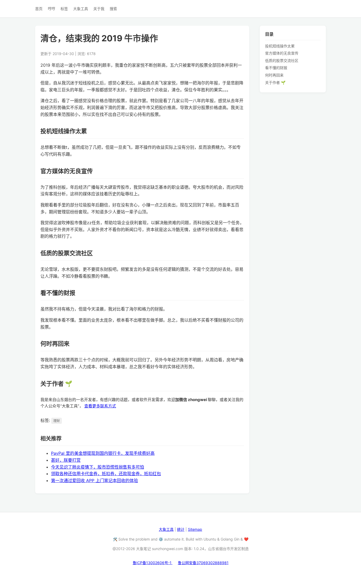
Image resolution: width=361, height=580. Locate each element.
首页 (39, 8)
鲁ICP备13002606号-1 (153, 562)
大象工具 (80, 8)
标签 (64, 8)
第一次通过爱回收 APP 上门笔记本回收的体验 (94, 480)
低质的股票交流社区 (281, 60)
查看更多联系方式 (100, 405)
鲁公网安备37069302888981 (203, 562)
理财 (56, 421)
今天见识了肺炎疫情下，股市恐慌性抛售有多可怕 (97, 467)
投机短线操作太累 (280, 45)
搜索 (113, 8)
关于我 (98, 8)
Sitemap (195, 529)
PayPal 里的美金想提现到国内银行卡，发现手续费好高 (103, 453)
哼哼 (51, 8)
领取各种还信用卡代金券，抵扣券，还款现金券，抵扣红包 (106, 473)
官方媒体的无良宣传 (281, 53)
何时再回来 (274, 75)
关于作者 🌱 (275, 82)
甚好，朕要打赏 (66, 460)
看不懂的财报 (276, 67)
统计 (180, 529)
